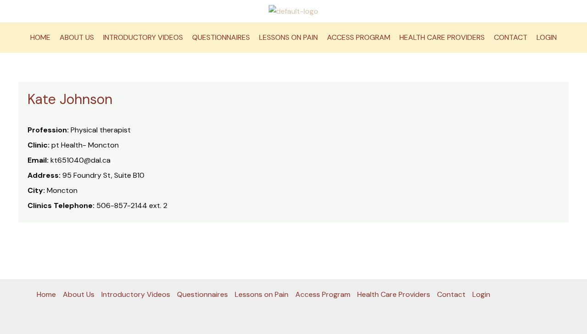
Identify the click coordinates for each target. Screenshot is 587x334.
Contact (510, 37)
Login (547, 37)
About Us (77, 37)
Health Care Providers (442, 37)
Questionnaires (221, 37)
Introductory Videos (143, 37)
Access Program (358, 37)
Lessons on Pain (288, 37)
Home (40, 37)
